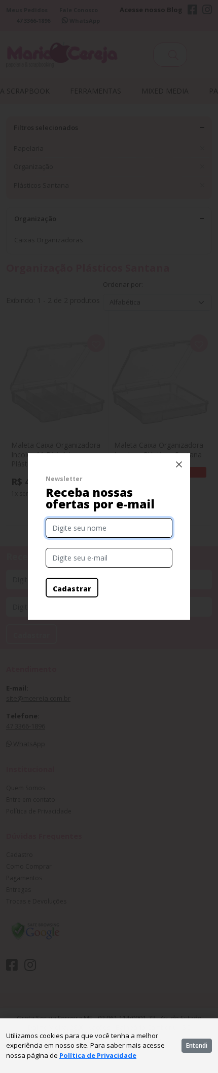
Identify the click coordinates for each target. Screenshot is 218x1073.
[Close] (179, 464)
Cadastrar (72, 588)
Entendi (196, 1045)
